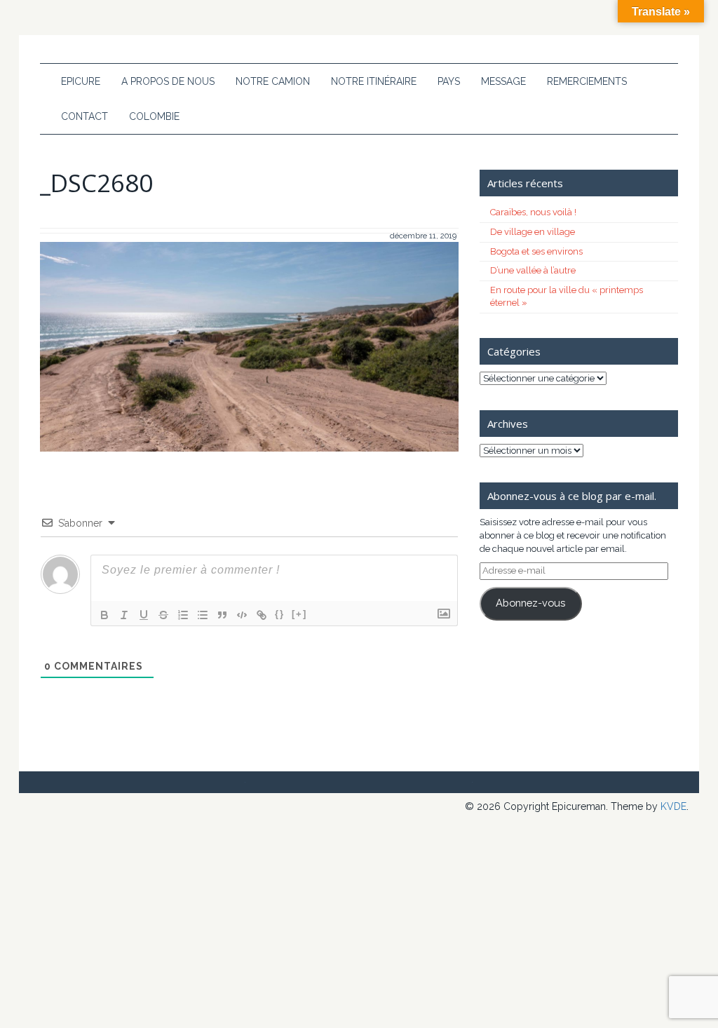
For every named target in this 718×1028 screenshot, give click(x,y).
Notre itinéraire (373, 81)
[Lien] (261, 615)
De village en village (532, 231)
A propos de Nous (168, 81)
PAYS (449, 81)
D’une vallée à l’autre (533, 270)
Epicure (80, 81)
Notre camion (273, 81)
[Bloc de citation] (222, 615)
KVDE (673, 806)
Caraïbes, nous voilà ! (533, 212)
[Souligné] (144, 615)
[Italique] (124, 615)
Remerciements (587, 81)
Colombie (154, 116)
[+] (299, 614)
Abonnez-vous (530, 603)
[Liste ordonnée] (183, 615)
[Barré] (163, 615)
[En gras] (104, 615)
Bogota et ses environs (536, 251)
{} (280, 614)
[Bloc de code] (242, 615)
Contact (84, 116)
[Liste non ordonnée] (202, 615)
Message (503, 81)
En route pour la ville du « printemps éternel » (566, 297)
